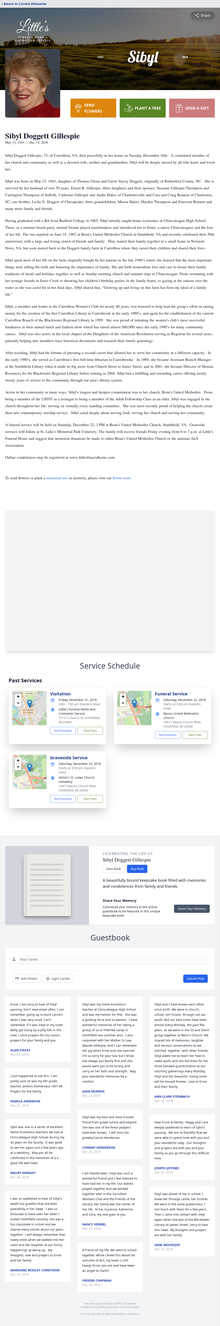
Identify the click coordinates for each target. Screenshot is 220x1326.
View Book (113, 869)
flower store (122, 477)
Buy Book (137, 869)
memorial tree (57, 477)
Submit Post (195, 978)
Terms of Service (122, 1307)
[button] (29, 703)
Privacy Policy (98, 1307)
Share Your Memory (192, 909)
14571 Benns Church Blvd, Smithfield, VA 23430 (182, 724)
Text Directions (63, 730)
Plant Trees (90, 730)
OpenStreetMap (114, 1314)
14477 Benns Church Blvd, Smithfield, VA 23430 (77, 788)
